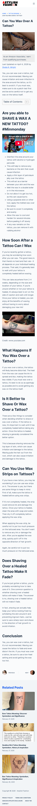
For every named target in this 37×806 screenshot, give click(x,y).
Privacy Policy (7, 798)
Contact (5, 803)
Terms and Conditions (23, 798)
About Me (28, 801)
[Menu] (34, 4)
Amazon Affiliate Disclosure (12, 801)
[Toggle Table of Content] (25, 102)
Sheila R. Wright (9, 67)
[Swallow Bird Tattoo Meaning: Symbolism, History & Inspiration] (18, 732)
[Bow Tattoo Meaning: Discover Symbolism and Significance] (18, 701)
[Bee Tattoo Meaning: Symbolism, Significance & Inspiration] (18, 764)
